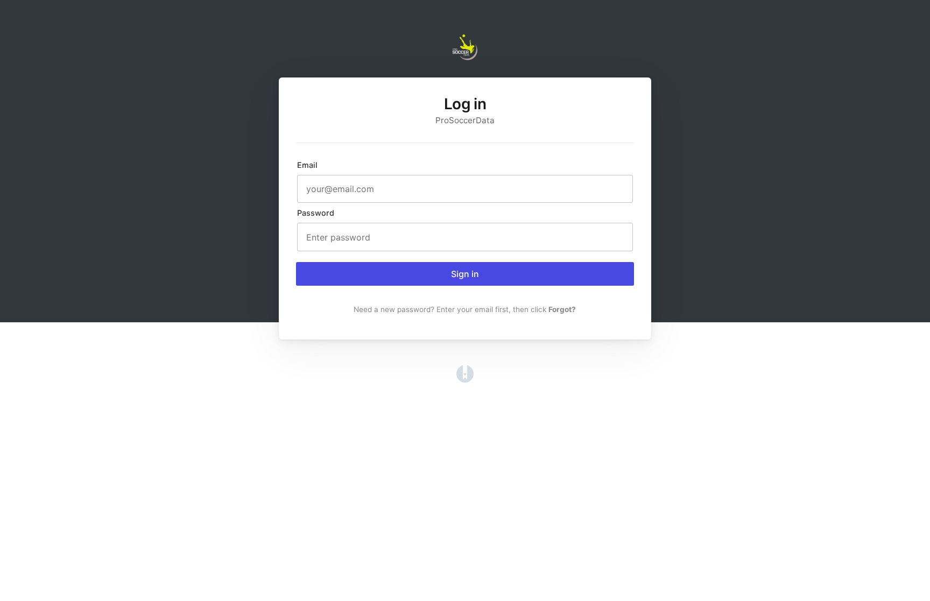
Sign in (465, 273)
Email (307, 164)
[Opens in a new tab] (465, 379)
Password (315, 212)
